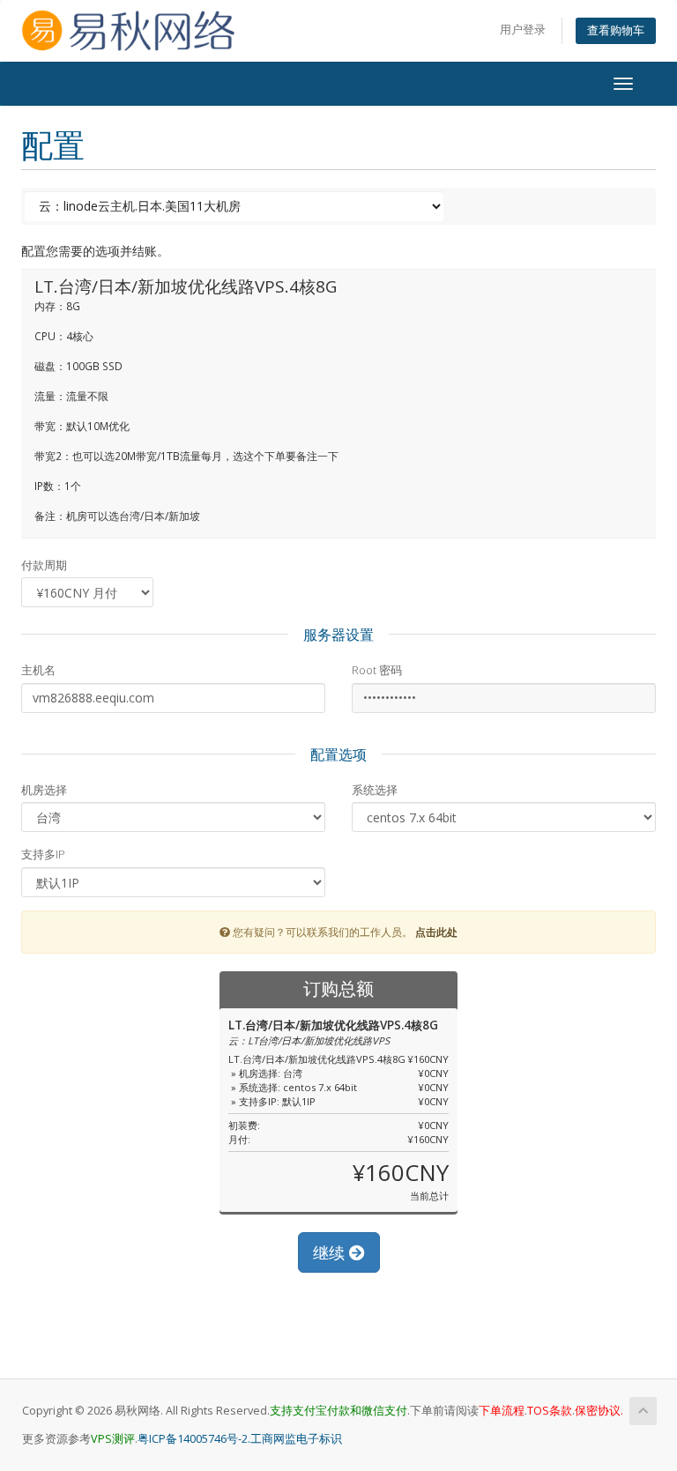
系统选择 (375, 790)
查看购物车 (615, 30)
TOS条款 (549, 1410)
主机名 (38, 670)
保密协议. (599, 1410)
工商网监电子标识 (296, 1438)
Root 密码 (377, 670)
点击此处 (436, 932)
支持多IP (43, 854)
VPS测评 (113, 1438)
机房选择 (44, 790)
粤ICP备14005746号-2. (194, 1438)
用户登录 (523, 29)
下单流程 (501, 1410)
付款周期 (44, 565)
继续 (331, 1252)
